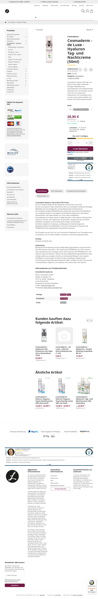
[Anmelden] (87, 11)
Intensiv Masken (13, 67)
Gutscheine (10, 92)
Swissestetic (10, 87)
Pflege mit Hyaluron (14, 62)
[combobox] (80, 109)
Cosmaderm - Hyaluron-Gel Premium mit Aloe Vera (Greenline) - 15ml (44, 351)
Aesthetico (10, 41)
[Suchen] (83, 11)
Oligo (9, 57)
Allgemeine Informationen (34, 471)
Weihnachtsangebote (13, 39)
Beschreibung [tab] (42, 191)
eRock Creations (78, 595)
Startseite (37, 5)
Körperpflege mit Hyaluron (16, 47)
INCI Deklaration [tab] (56, 191)
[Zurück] (87, 320)
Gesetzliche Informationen (56, 471)
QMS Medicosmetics (13, 85)
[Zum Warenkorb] (91, 11)
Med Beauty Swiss (12, 80)
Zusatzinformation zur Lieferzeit (82, 471)
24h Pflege (64, 299)
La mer (9, 78)
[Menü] (95, 580)
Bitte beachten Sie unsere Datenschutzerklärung (12, 580)
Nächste (89, 29)
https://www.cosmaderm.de (53, 288)
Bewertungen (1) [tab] (43, 196)
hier (79, 488)
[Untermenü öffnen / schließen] (26, 36)
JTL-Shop (58, 595)
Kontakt (81, 5)
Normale (63, 294)
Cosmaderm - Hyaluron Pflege (75, 77)
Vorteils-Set (10, 90)
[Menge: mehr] (90, 143)
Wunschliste (54, 5)
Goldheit (9, 71)
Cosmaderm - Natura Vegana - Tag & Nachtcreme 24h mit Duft (64, 400)
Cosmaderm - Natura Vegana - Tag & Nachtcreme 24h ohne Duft (44, 400)
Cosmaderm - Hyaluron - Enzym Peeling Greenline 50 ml (84, 350)
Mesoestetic (10, 83)
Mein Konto (89, 5)
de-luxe (10, 50)
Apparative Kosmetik (13, 34)
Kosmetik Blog (65, 5)
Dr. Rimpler (10, 36)
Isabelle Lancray (12, 74)
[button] (80, 159)
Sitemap (74, 5)
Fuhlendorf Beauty (12, 69)
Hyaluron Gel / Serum (14, 54)
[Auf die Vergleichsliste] (85, 69)
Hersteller (58, 17)
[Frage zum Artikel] (91, 69)
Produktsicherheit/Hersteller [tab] (76, 191)
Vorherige (40, 29)
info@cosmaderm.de (48, 285)
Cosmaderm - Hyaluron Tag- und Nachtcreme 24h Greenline (84, 400)
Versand (82, 121)
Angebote (45, 5)
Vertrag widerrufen (60, 489)
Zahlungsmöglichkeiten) (14, 135)
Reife (68, 294)
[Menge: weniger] (69, 143)
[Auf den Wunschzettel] (80, 69)
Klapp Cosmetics (12, 76)
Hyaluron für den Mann (15, 59)
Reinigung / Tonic (13, 52)
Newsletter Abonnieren (15, 562)
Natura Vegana (12, 64)
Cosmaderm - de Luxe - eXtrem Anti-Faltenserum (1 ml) (64, 350)
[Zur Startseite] (25, 11)
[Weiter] (91, 320)
